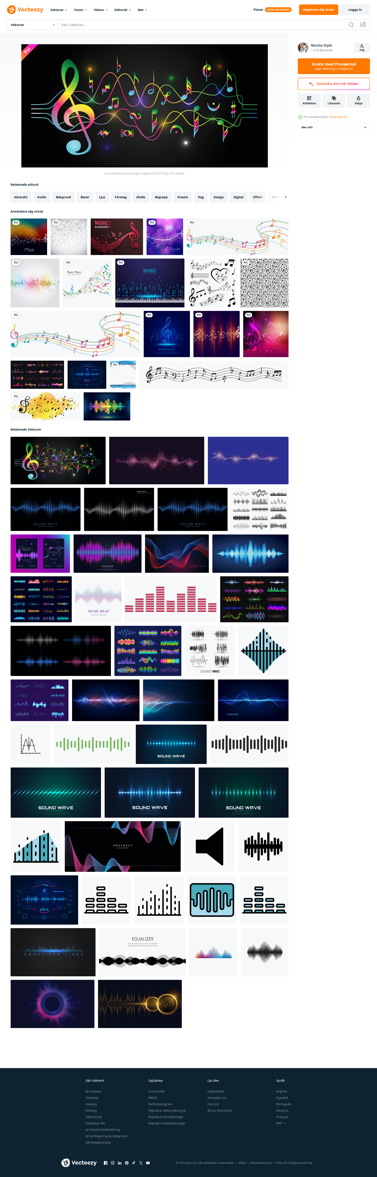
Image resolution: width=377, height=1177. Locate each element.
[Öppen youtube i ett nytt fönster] (148, 1163)
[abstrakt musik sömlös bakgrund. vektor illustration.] (264, 283)
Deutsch (282, 1110)
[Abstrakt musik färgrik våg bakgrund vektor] (87, 283)
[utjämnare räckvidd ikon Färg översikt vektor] (264, 900)
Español (282, 1098)
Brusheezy (93, 1091)
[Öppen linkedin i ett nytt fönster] (119, 1163)
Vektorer (57, 10)
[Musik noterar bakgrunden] (35, 283)
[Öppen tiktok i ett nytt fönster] (134, 1163)
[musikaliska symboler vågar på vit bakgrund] (75, 334)
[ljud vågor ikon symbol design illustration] (263, 846)
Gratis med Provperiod (334, 66)
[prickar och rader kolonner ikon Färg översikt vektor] (36, 846)
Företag (91, 1110)
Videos (99, 10)
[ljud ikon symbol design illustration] (209, 846)
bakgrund (63, 197)
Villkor (242, 1163)
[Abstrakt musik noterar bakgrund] (69, 237)
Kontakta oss (217, 1098)
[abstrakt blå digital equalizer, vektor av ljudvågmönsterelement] (177, 553)
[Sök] (351, 24)
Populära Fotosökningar (165, 1117)
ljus (102, 197)
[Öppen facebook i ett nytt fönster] (105, 1163)
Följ (362, 50)
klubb (140, 197)
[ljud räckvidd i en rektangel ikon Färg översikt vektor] (212, 900)
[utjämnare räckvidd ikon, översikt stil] (106, 900)
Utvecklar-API (95, 1123)
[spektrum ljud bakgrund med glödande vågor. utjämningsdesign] (171, 744)
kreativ (182, 197)
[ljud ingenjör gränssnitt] (87, 375)
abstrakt (21, 197)
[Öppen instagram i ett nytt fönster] (112, 1163)
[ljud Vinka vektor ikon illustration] (30, 744)
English (281, 1091)
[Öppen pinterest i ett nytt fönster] (127, 1163)
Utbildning (93, 1117)
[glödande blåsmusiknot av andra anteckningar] (167, 334)
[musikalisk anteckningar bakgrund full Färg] (58, 460)
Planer (258, 9)
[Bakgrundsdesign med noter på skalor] (123, 375)
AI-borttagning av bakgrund (106, 1136)
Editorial (120, 10)
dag (201, 197)
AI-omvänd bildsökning (103, 1129)
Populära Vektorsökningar (167, 1110)
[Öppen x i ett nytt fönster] (141, 1163)
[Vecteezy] (25, 9)
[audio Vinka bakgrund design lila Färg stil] (156, 460)
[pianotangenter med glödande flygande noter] (149, 283)
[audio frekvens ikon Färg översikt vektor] (264, 651)
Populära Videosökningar (166, 1123)
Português (283, 1104)
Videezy (91, 1104)
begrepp (161, 197)
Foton (78, 10)
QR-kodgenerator (98, 1142)
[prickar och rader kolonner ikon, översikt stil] (159, 900)
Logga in (355, 9)
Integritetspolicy (261, 1163)
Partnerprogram (160, 1104)
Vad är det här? (338, 117)
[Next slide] (282, 197)
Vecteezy (92, 1098)
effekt (257, 197)
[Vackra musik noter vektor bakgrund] (117, 237)
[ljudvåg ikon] (213, 952)
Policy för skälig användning (294, 1163)
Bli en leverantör (220, 1110)
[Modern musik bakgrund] (165, 237)
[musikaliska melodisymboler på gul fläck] (45, 406)
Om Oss (213, 1104)
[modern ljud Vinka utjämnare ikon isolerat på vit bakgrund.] (171, 599)
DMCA (152, 1098)
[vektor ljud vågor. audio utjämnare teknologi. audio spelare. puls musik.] (92, 744)
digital (238, 197)
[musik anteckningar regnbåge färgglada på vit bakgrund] (238, 237)
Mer (141, 10)
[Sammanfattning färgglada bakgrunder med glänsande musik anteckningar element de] (266, 334)
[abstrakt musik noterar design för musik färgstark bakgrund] (29, 237)
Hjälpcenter (216, 1091)
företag (121, 197)
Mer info (307, 127)
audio (41, 197)
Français (282, 1117)
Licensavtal (156, 1091)
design (218, 197)
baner (85, 197)
